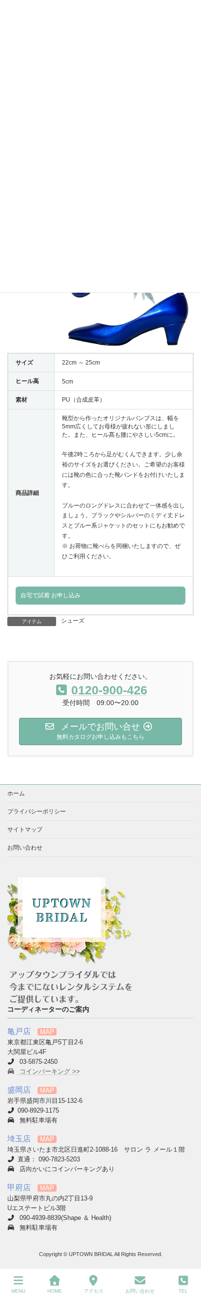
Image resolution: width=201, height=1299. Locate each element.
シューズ (72, 620)
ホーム (16, 793)
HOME (54, 1291)
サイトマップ (24, 829)
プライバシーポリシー (36, 811)
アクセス (93, 1291)
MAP (47, 1032)
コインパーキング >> (49, 1071)
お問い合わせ (24, 847)
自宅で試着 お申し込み (50, 595)
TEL (183, 1291)
